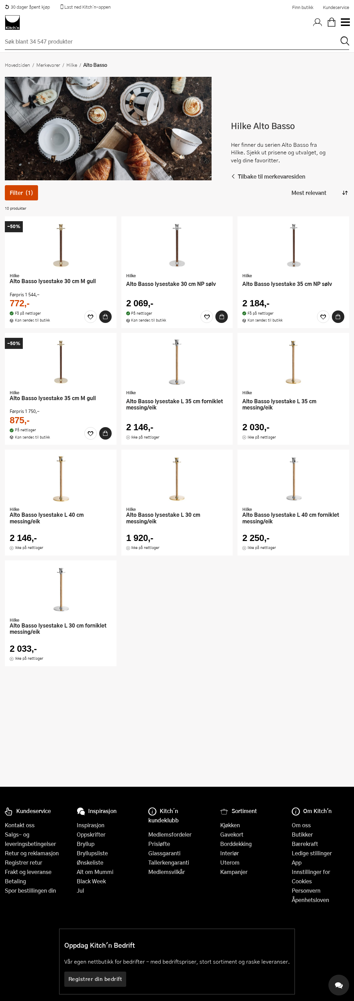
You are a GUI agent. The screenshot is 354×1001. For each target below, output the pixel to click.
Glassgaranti (164, 853)
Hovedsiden (17, 64)
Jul (80, 890)
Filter (21, 193)
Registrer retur (23, 862)
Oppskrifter (91, 834)
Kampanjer (234, 872)
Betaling (15, 881)
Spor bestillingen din (30, 890)
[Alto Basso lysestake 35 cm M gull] (61, 362)
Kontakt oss (20, 825)
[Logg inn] (317, 22)
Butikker (302, 834)
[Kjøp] (105, 316)
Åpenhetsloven (310, 900)
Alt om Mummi (95, 872)
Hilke (71, 64)
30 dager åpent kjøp (30, 7)
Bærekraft (305, 844)
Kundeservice (336, 7)
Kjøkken (230, 825)
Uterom (230, 862)
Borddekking (236, 844)
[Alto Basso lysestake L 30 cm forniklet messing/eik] (61, 589)
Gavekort (231, 834)
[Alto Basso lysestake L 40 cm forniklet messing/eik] (293, 478)
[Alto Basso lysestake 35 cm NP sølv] (293, 245)
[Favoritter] (90, 316)
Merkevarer (48, 64)
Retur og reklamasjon (32, 853)
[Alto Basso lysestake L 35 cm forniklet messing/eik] (177, 362)
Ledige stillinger (312, 853)
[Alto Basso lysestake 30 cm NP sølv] (177, 245)
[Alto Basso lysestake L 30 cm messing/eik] (177, 478)
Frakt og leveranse (28, 872)
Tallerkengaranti (168, 862)
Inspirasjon (90, 825)
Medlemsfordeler (170, 834)
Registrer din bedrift (95, 979)
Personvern (306, 890)
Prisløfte (159, 844)
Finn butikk (302, 7)
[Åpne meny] (345, 22)
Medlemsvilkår (166, 872)
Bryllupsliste (92, 853)
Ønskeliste (90, 862)
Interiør (229, 853)
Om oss (301, 825)
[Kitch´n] (12, 22)
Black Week (91, 881)
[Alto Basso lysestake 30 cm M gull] (61, 245)
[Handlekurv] (331, 22)
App (296, 862)
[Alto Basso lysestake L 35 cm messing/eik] (293, 362)
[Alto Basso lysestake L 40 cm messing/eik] (61, 478)
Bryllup (85, 844)
